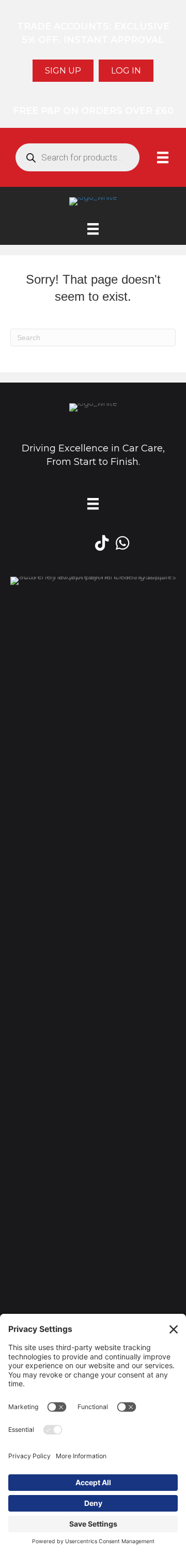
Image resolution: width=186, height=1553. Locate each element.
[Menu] (163, 157)
